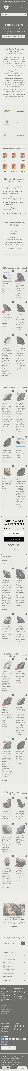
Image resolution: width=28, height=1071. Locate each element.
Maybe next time (14, 549)
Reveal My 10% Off (14, 539)
